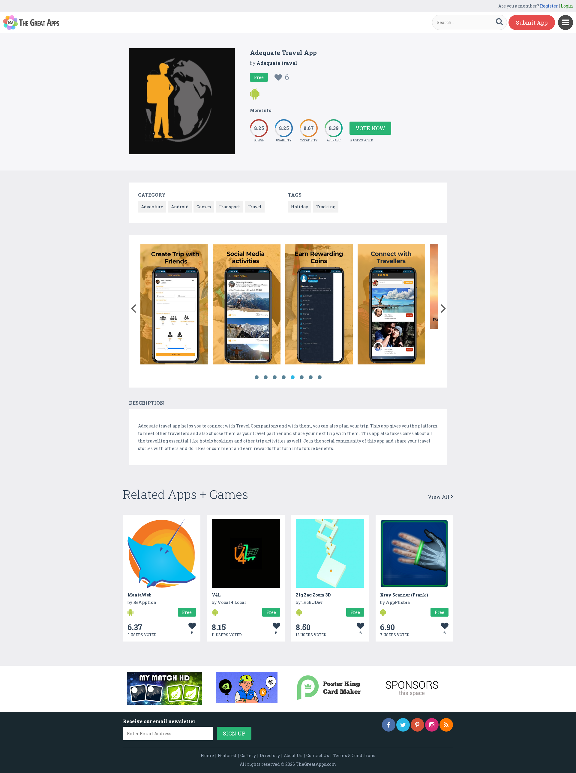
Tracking (325, 207)
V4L (216, 595)
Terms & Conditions (354, 755)
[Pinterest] (417, 725)
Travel (255, 207)
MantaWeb (139, 595)
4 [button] (283, 377)
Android (180, 207)
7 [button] (311, 377)
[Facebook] (388, 725)
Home (207, 755)
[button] (133, 307)
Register (549, 6)
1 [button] (257, 377)
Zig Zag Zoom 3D (313, 595)
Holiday (299, 207)
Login (567, 6)
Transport (229, 207)
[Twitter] (403, 725)
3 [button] (275, 377)
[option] (174, 305)
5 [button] (293, 377)
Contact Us (317, 755)
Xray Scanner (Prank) (404, 595)
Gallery (248, 755)
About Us (293, 755)
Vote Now (370, 128)
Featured (227, 755)
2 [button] (265, 377)
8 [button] (319, 377)
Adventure (152, 207)
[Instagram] (432, 725)
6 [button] (301, 377)
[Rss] (446, 725)
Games (203, 207)
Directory (270, 755)
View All (439, 497)
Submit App (532, 22)
